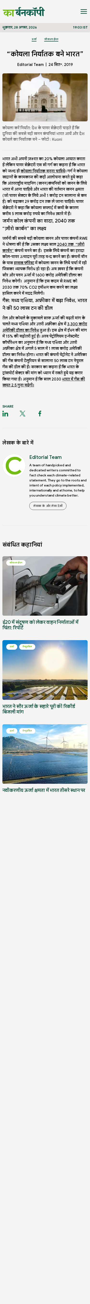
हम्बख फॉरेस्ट (24, 263)
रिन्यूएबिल (27, 646)
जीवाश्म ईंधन (51, 39)
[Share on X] (22, 413)
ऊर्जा (34, 39)
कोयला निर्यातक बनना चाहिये (43, 171)
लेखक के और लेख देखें (47, 506)
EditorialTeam (30, 64)
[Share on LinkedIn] (5, 413)
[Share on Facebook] (40, 413)
